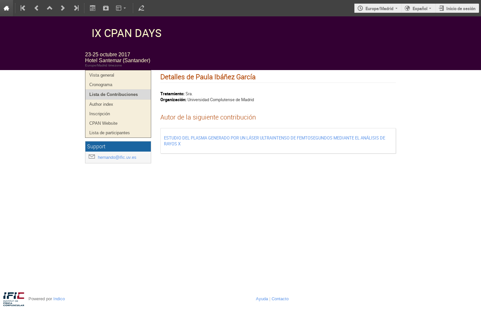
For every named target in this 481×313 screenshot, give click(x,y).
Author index (101, 104)
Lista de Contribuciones (113, 94)
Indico (59, 299)
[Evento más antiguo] (36, 8)
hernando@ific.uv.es (117, 157)
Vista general (101, 75)
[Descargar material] (105, 8)
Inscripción (99, 113)
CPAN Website (103, 123)
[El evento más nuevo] (75, 8)
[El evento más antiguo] (23, 8)
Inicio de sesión (460, 8)
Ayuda (262, 299)
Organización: (173, 99)
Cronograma (100, 84)
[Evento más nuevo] (62, 8)
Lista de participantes (109, 132)
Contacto (280, 299)
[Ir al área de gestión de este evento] (141, 8)
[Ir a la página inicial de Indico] (6, 8)
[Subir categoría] (49, 8)
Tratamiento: (172, 94)
